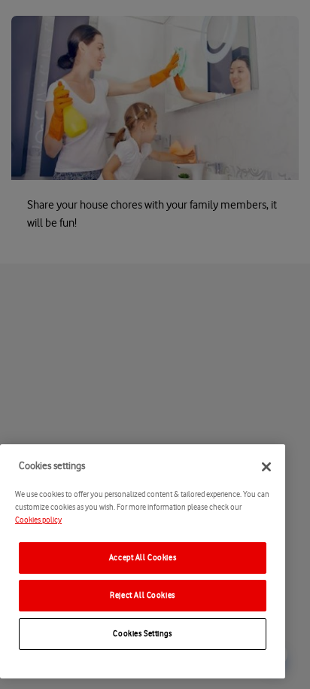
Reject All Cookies (142, 595)
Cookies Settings (142, 634)
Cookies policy (38, 520)
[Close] (266, 466)
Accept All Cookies (142, 557)
